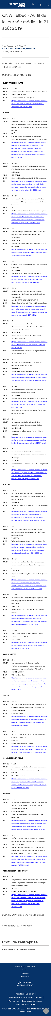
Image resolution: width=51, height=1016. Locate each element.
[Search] (47, 4)
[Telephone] (40, 4)
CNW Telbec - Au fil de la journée (19, 949)
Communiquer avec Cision (25, 966)
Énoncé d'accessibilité (25, 1004)
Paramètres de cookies (32, 1000)
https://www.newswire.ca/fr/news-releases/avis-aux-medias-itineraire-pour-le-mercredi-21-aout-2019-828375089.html (29, 345)
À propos (25, 973)
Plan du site (13, 1000)
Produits (25, 970)
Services (24, 976)
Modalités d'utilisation (24, 993)
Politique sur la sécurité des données (25, 997)
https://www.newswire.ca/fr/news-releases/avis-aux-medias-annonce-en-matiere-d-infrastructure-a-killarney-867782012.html (29, 645)
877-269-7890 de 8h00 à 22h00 (25, 984)
